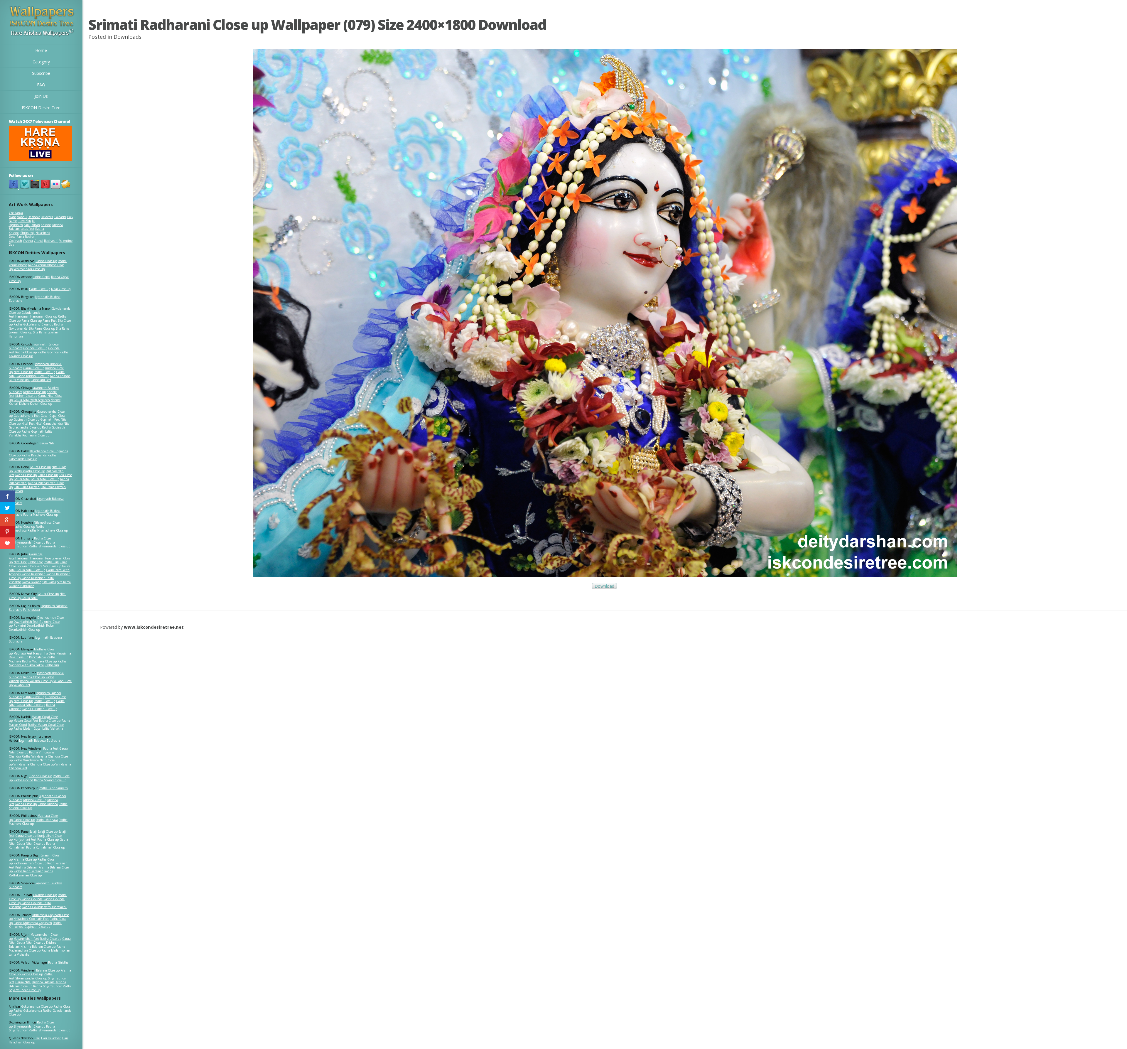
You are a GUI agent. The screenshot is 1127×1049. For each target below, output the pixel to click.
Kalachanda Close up (44, 451)
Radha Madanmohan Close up (37, 949)
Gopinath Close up (26, 419)
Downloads (127, 36)
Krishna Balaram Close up (38, 947)
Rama (20, 237)
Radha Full (51, 562)
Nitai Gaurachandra (49, 423)
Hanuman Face (40, 558)
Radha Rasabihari (33, 574)
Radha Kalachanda (34, 455)
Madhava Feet (23, 653)
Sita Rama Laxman (27, 487)
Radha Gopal (41, 277)
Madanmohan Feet (26, 939)
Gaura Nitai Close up (45, 479)
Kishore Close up (34, 392)
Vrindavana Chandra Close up (34, 764)
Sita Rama (49, 582)
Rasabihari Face (31, 566)
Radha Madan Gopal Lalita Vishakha (38, 728)
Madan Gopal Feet (26, 721)
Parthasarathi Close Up (29, 471)
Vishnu (28, 241)
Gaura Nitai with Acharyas (32, 400)
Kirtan (35, 225)
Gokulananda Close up (37, 1006)
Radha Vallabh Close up (36, 681)
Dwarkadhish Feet (26, 622)
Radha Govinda (48, 352)
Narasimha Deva (44, 653)
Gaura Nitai (47, 443)
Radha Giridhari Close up (39, 709)
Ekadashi (60, 217)
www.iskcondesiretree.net (154, 627)
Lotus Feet (27, 229)
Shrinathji (27, 233)
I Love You (24, 221)
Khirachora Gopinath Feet (31, 919)
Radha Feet (50, 748)
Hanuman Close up (43, 316)
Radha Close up (46, 261)
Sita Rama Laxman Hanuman (33, 334)
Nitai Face (20, 562)
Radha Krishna (48, 804)
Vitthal (38, 241)
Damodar (34, 217)
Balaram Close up (48, 970)
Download (604, 586)
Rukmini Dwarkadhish (29, 625)
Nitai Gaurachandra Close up (39, 425)
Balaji (33, 831)
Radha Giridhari (59, 962)
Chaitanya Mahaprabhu (18, 215)
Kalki (27, 225)
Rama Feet (50, 320)
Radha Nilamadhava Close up (48, 530)
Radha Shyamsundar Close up (49, 546)
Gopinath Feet (50, 419)
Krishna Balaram (26, 867)
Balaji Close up (48, 831)
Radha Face (35, 562)
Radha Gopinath (21, 239)
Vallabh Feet (22, 685)
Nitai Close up (60, 289)
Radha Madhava (47, 820)
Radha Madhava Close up (40, 514)
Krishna (46, 225)
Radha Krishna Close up (32, 376)
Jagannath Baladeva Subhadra (35, 639)
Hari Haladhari (51, 1038)
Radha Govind (23, 780)
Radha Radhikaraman (28, 871)
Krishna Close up (34, 800)
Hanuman (22, 316)
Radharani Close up (35, 435)
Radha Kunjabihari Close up (45, 847)
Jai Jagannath (22, 223)
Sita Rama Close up (41, 328)
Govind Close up (40, 776)
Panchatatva (31, 610)
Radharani (51, 241)
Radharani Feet (41, 380)
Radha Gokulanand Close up (33, 324)
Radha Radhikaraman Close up (31, 873)
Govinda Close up (35, 348)
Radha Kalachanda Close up (32, 457)
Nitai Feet (28, 423)
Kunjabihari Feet (25, 839)
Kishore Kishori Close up (35, 404)
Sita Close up (52, 566)
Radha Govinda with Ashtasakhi (44, 907)
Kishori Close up (26, 396)
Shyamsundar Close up (29, 542)
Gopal (44, 416)
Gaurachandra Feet (27, 416)
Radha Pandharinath (53, 788)
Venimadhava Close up (29, 269)
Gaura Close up (39, 289)
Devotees (47, 217)
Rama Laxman (31, 582)
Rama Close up (31, 320)
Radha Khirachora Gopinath (33, 923)
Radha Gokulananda (28, 1010)
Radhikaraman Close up (30, 863)
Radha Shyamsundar (47, 986)
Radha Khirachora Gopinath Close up (35, 925)
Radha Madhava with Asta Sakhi (37, 663)
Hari (37, 1038)
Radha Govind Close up (50, 780)
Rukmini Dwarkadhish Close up (33, 627)
